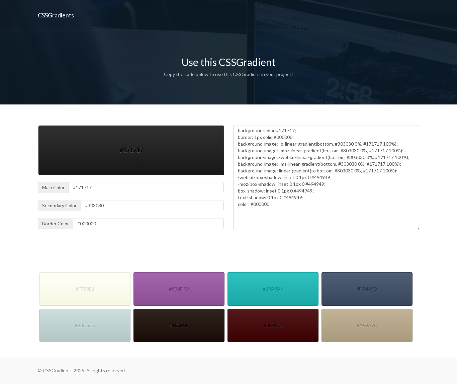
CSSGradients (56, 15)
